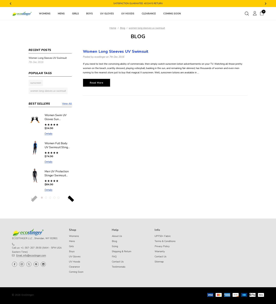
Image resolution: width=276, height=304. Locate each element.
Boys (72, 251)
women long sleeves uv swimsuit (48, 90)
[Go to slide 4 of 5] (54, 198)
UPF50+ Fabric (163, 236)
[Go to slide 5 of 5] (58, 198)
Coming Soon (76, 271)
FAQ (114, 256)
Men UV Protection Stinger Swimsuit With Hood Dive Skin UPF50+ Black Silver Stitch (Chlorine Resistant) (57, 174)
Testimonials (118, 266)
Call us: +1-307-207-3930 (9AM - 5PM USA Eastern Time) (37, 250)
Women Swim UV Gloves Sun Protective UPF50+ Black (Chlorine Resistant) (57, 117)
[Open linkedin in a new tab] (43, 264)
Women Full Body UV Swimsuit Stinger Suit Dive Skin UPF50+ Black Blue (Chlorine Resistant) (58, 146)
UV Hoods (74, 261)
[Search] (247, 14)
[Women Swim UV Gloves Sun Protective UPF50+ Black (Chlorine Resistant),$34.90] (35, 119)
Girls (71, 246)
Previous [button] (10, 3)
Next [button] (265, 3)
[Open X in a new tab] (28, 264)
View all (67, 103)
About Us (117, 236)
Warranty (160, 251)
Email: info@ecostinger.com (31, 255)
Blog (114, 241)
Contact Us (118, 261)
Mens (72, 241)
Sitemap (159, 261)
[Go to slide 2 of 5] (46, 198)
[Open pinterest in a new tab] (36, 264)
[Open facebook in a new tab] (14, 264)
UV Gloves (74, 256)
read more (96, 82)
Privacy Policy (162, 246)
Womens (74, 236)
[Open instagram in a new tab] (21, 264)
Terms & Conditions (165, 241)
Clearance (74, 266)
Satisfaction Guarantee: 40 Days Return (138, 3)
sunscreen (35, 83)
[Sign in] (254, 13)
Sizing (115, 246)
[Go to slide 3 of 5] (50, 198)
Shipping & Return (121, 251)
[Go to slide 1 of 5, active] (42, 198)
